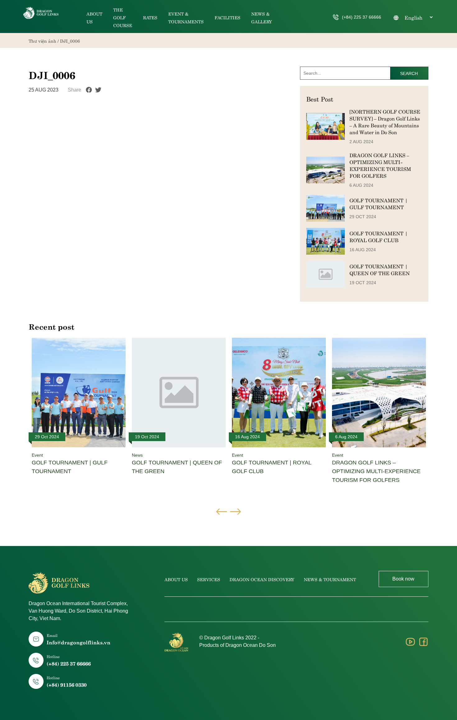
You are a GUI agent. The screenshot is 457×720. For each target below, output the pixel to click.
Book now (403, 578)
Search (409, 73)
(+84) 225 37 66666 (361, 17)
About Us (176, 579)
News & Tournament (330, 579)
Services (208, 579)
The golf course (122, 17)
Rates (150, 17)
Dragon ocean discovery (261, 579)
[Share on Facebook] (89, 90)
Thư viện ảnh (42, 40)
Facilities (227, 17)
